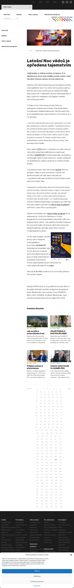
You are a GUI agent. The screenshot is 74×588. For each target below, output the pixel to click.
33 (49, 401)
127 (51, 442)
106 (38, 433)
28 (57, 398)
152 (56, 454)
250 (37, 504)
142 (37, 451)
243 (61, 498)
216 (47, 486)
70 (57, 415)
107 (42, 433)
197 (42, 477)
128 (56, 442)
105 (60, 430)
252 (46, 504)
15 (60, 392)
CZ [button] (33, 2)
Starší (69, 388)
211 (51, 483)
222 (46, 489)
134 (56, 445)
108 (47, 433)
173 (42, 465)
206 (56, 480)
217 (51, 486)
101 (42, 430)
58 (36, 412)
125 (42, 442)
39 (44, 404)
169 (51, 463)
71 (61, 415)
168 (47, 463)
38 (40, 404)
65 (36, 415)
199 (51, 477)
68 (49, 415)
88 (44, 424)
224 (56, 489)
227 (42, 492)
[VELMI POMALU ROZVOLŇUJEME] (60, 321)
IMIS (47, 2)
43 (61, 404)
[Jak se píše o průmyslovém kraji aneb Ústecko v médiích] (37, 321)
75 (49, 418)
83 (53, 421)
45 (40, 407)
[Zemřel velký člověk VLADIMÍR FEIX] (60, 356)
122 (55, 439)
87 (40, 424)
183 (60, 468)
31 (40, 401)
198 (47, 477)
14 (56, 392)
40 (49, 404)
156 (47, 457)
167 (42, 463)
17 (41, 395)
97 (53, 427)
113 (42, 436)
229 (51, 492)
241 (51, 498)
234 (46, 495)
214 (38, 486)
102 (47, 430)
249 (61, 501)
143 (42, 451)
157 (51, 457)
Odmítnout (37, 576)
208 (37, 483)
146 (56, 451)
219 (60, 486)
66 (41, 415)
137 (42, 448)
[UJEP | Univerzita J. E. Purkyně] (62, 19)
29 (61, 398)
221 (42, 489)
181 (51, 468)
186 (47, 471)
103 (51, 430)
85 (61, 421)
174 (47, 465)
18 (44, 395)
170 (56, 463)
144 (47, 451)
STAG (54, 2)
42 (57, 404)
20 (53, 395)
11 (44, 392)
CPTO (39, 149)
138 (47, 448)
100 (37, 430)
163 (51, 460)
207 (61, 480)
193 (51, 474)
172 (37, 465)
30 (37, 401)
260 (56, 507)
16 (37, 395)
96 (49, 427)
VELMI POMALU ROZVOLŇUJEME (58, 332)
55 (53, 409)
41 (53, 404)
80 (41, 421)
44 (36, 407)
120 (47, 439)
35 (57, 401)
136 (38, 448)
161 (42, 460)
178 (38, 468)
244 (37, 501)
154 (38, 457)
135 (60, 445)
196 (37, 477)
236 (56, 495)
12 (48, 392)
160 (37, 460)
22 (60, 395)
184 (38, 471)
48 (53, 407)
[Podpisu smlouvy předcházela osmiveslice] (37, 356)
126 (47, 442)
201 (61, 477)
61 (49, 412)
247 (51, 501)
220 (37, 489)
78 (61, 418)
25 (45, 398)
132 (47, 445)
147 (61, 451)
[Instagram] (67, 2)
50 (61, 407)
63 (57, 412)
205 (51, 480)
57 (61, 409)
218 (56, 486)
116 (55, 436)
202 (37, 480)
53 (44, 409)
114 (47, 436)
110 (56, 433)
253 (51, 504)
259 (51, 507)
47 (49, 407)
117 (60, 436)
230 (56, 492)
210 (47, 483)
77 (57, 418)
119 (42, 439)
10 (41, 392)
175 (51, 465)
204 (46, 480)
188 (56, 471)
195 (60, 474)
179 (42, 468)
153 (60, 454)
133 (51, 445)
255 (61, 504)
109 (52, 433)
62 (53, 412)
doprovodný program (56, 213)
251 (42, 504)
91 (57, 424)
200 (56, 477)
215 (42, 486)
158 (56, 457)
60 (45, 412)
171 (60, 463)
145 (51, 451)
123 (60, 439)
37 (36, 404)
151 (51, 454)
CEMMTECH (39, 155)
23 (36, 398)
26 (49, 398)
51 (36, 409)
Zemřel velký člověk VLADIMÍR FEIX (59, 367)
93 (36, 427)
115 (51, 436)
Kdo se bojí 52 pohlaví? (60, 205)
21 (56, 395)
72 (36, 418)
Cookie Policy (37, 586)
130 (38, 445)
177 (60, 465)
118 (38, 439)
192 (47, 474)
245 (42, 501)
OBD (40, 2)
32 (44, 401)
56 (57, 409)
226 (37, 492)
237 (61, 495)
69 (53, 415)
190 (37, 474)
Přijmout (37, 571)
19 (48, 395)
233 (42, 495)
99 (61, 427)
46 (45, 407)
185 (42, 471)
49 (57, 407)
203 (42, 480)
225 (61, 489)
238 (37, 498)
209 (42, 483)
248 (56, 501)
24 (41, 398)
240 (46, 498)
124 (38, 442)
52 (40, 409)
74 (45, 418)
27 (53, 398)
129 (60, 442)
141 (60, 448)
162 (47, 460)
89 (49, 424)
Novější (29, 388)
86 (36, 424)
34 (53, 401)
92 (61, 424)
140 (56, 448)
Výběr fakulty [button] (7, 7)
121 (51, 439)
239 (42, 498)
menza (58, 170)
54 (49, 409)
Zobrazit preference (37, 581)
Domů (30, 50)
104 (56, 430)
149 (42, 454)
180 (47, 468)
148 (38, 454)
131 (42, 445)
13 (52, 392)
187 (51, 471)
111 (60, 433)
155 (42, 457)
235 (51, 495)
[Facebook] (63, 2)
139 (51, 448)
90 (53, 424)
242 (56, 498)
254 (56, 504)
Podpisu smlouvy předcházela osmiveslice (35, 368)
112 (38, 436)
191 (42, 474)
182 (56, 468)
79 (37, 421)
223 (51, 489)
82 (49, 421)
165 (60, 460)
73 (40, 418)
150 (47, 454)
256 (37, 507)
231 (61, 492)
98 (57, 427)
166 (38, 463)
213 (60, 483)
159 (60, 457)
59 (40, 412)
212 (56, 483)
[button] (71, 555)
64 (61, 412)
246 (46, 501)
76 (53, 418)
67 (45, 415)
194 (56, 474)
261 (61, 507)
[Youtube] (71, 2)
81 (45, 421)
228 (47, 492)
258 (47, 507)
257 (42, 507)
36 (61, 401)
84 (57, 421)
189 (60, 471)
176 (56, 465)
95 (44, 427)
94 (40, 427)
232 (37, 495)
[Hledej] (17, 18)
